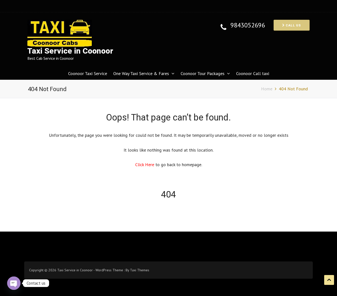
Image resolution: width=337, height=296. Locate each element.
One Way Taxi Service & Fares (141, 73)
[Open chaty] (13, 283)
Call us (293, 25)
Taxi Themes (139, 270)
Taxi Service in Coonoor (70, 51)
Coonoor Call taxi (252, 73)
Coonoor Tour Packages (203, 73)
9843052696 (247, 25)
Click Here (145, 164)
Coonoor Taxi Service (87, 73)
